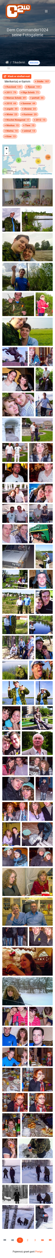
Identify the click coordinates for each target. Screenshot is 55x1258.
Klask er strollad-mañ (18, 76)
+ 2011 (10, 92)
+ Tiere (28, 125)
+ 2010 (10, 103)
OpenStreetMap (46, 173)
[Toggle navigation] (46, 11)
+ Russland (13, 87)
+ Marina (11, 131)
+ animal (28, 131)
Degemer (7, 62)
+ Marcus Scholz (15, 98)
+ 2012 (39, 120)
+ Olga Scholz (30, 92)
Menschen (34, 63)
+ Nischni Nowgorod (17, 120)
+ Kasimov (29, 114)
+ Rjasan (33, 87)
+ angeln (11, 109)
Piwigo (38, 1251)
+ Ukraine (29, 109)
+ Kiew (10, 136)
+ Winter (11, 114)
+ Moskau (12, 125)
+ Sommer (28, 103)
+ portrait (37, 98)
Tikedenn (19, 62)
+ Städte (42, 81)
